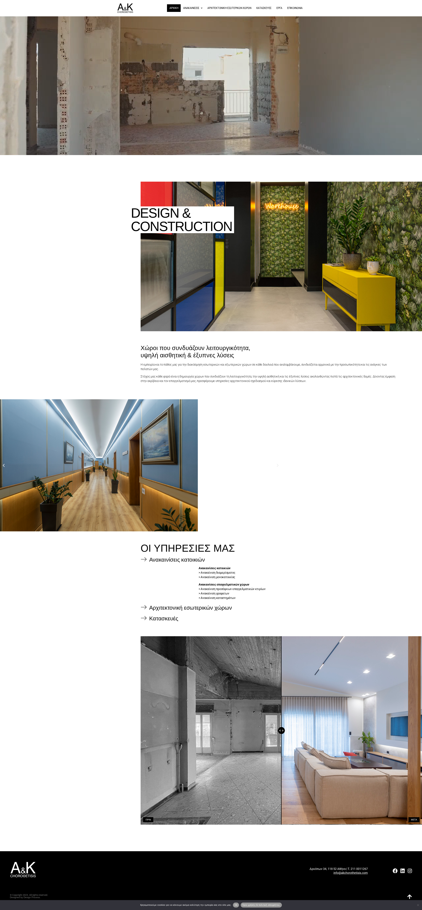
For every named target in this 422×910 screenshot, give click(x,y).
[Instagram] (409, 870)
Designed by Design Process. (25, 897)
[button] (193, 8)
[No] (418, 905)
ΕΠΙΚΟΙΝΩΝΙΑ (294, 8)
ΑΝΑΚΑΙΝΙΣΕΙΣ (191, 8)
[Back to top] (410, 897)
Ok (236, 905)
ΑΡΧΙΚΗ (173, 8)
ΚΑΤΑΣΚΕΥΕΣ (263, 8)
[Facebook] (395, 870)
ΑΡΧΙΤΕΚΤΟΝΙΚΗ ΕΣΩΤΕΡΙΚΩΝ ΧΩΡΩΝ (229, 8)
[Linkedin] (402, 870)
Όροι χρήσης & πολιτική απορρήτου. (261, 905)
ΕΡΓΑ (279, 8)
